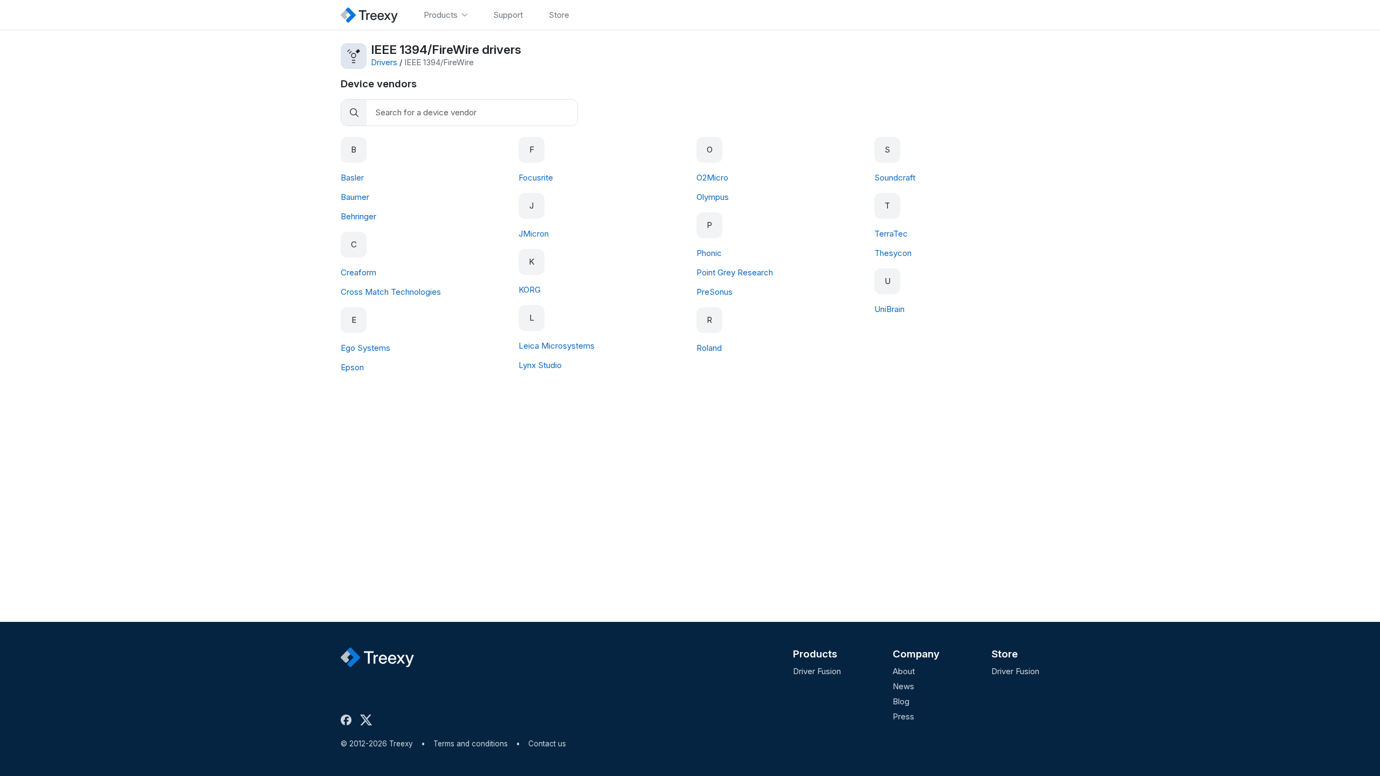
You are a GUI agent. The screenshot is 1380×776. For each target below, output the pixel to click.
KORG (530, 290)
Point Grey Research (734, 272)
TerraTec (891, 233)
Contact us (547, 743)
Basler (352, 177)
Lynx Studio (540, 365)
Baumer (355, 197)
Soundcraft (894, 177)
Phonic (709, 253)
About (904, 671)
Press (903, 716)
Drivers (384, 62)
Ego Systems (365, 348)
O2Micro (712, 177)
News (903, 686)
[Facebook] (348, 720)
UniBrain (889, 309)
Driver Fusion (817, 671)
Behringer (358, 216)
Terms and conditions (470, 743)
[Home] (369, 15)
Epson (352, 367)
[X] (368, 720)
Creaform (358, 272)
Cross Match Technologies (391, 292)
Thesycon (893, 253)
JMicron (534, 233)
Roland (709, 348)
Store (1004, 654)
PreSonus (714, 292)
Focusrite (536, 177)
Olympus (712, 197)
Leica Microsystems (557, 346)
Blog (901, 701)
